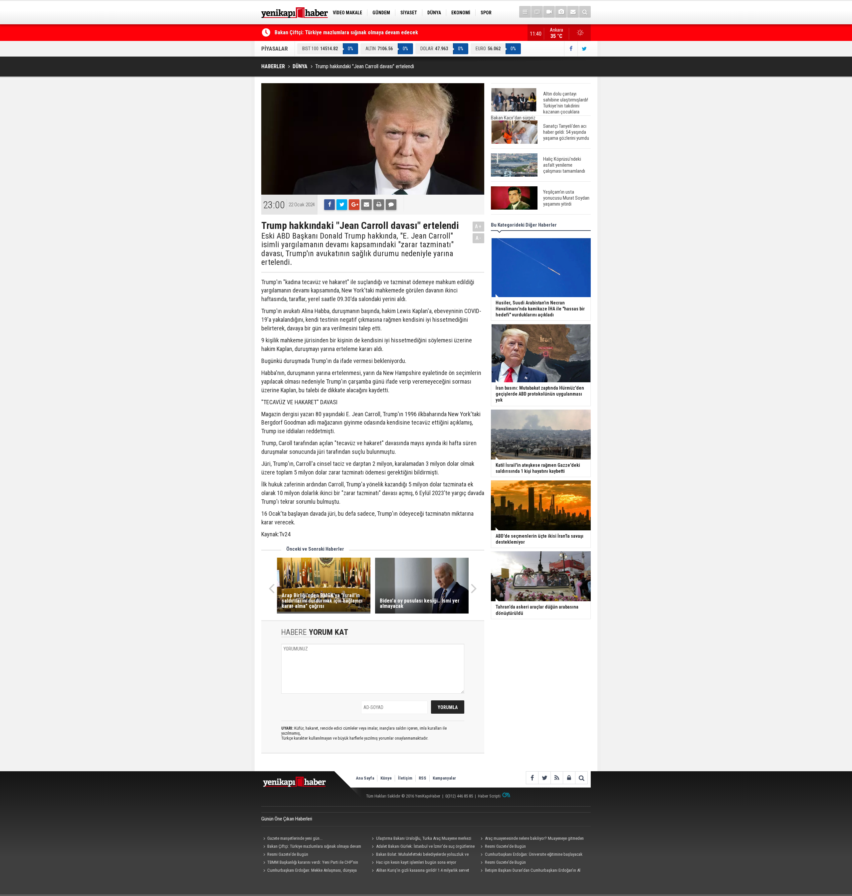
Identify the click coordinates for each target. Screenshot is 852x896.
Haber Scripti (489, 796)
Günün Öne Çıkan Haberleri (286, 819)
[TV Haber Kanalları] (537, 12)
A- (479, 238)
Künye (386, 778)
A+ (478, 226)
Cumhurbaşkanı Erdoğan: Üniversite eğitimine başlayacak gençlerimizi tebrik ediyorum (530, 855)
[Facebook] (329, 204)
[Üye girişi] (569, 777)
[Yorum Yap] (391, 204)
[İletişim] (573, 12)
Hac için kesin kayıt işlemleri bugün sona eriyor (416, 862)
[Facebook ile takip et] (570, 48)
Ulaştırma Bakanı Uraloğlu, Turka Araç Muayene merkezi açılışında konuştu (420, 839)
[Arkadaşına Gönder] (366, 204)
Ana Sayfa (365, 778)
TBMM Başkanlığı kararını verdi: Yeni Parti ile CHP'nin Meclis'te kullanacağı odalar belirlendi (309, 863)
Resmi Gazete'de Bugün (505, 846)
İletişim (405, 778)
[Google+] (354, 204)
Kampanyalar (444, 778)
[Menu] (525, 12)
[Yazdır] (378, 204)
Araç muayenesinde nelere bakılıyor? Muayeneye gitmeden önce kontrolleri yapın (531, 839)
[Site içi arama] (585, 12)
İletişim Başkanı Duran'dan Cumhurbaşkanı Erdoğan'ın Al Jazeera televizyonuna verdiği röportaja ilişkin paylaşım (529, 871)
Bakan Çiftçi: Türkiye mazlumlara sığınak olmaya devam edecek (346, 32)
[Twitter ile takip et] (584, 48)
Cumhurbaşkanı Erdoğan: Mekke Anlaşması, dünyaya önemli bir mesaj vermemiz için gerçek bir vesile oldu (309, 871)
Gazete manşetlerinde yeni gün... (294, 838)
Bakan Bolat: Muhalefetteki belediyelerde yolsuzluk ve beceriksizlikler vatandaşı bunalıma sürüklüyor (419, 855)
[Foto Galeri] (561, 12)
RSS (422, 778)
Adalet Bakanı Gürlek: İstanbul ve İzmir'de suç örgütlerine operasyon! (422, 847)
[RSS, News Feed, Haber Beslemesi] (556, 777)
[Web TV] (549, 12)
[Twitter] (341, 204)
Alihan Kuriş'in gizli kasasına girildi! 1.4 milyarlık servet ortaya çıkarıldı (419, 871)
